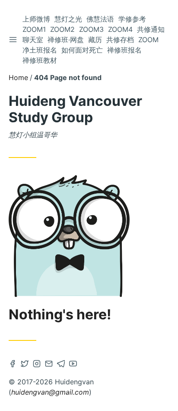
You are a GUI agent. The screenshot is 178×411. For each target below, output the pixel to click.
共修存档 (120, 39)
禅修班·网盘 (66, 39)
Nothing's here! (60, 314)
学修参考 (132, 19)
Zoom (148, 39)
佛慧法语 (100, 19)
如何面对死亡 (82, 50)
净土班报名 (39, 50)
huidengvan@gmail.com (50, 392)
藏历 (95, 39)
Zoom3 (91, 29)
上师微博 (36, 19)
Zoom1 (34, 29)
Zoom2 (62, 29)
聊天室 (32, 39)
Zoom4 (120, 29)
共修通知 (151, 29)
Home (18, 77)
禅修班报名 (124, 50)
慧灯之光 (68, 19)
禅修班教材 (39, 60)
